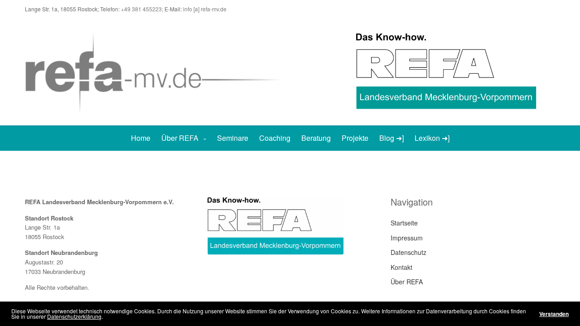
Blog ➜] (391, 138)
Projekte (355, 138)
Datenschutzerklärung (74, 316)
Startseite (404, 222)
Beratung (316, 138)
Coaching (274, 138)
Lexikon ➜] (432, 138)
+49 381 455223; (142, 9)
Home (140, 138)
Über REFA (179, 138)
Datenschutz (408, 252)
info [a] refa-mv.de (205, 9)
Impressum (407, 237)
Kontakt (401, 267)
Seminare (232, 138)
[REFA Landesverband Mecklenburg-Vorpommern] (157, 71)
